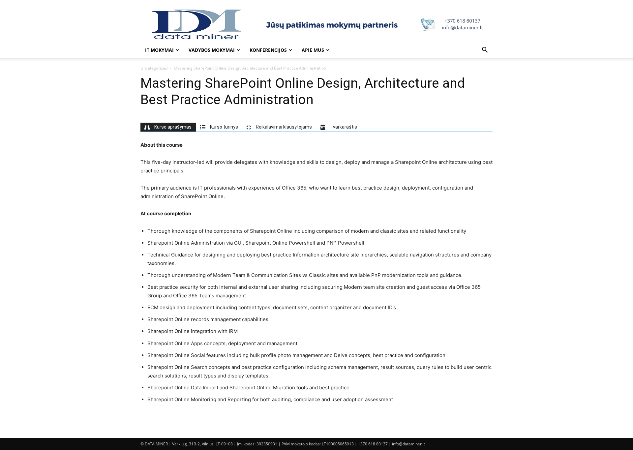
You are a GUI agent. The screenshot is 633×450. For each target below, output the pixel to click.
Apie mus (313, 50)
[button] (485, 50)
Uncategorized (153, 68)
